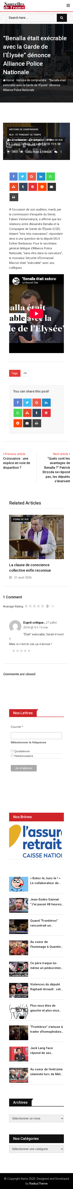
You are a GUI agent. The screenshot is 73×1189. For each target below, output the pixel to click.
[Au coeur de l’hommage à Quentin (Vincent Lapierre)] (18, 947)
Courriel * (17, 726)
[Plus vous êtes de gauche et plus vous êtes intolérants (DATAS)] (18, 1011)
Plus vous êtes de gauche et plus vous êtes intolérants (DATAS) (44, 1008)
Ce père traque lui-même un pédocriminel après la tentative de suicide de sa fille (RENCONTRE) (46, 965)
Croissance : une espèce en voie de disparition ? (16, 463)
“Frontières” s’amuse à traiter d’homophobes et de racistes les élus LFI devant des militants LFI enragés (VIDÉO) (46, 1029)
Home (10, 80)
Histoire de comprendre (31, 80)
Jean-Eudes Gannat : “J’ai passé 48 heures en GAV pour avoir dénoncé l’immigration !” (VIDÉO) (46, 902)
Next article (60, 454)
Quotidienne (21, 751)
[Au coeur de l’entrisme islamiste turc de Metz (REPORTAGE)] (18, 1075)
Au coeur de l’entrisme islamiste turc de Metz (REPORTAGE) (46, 1072)
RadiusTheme (38, 1183)
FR (25, 373)
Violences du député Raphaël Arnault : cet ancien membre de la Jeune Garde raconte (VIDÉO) (45, 987)
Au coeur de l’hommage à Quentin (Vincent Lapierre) (45, 944)
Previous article (15, 454)
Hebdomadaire (23, 755)
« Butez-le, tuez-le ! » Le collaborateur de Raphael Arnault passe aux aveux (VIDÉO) (46, 880)
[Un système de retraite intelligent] (35, 841)
